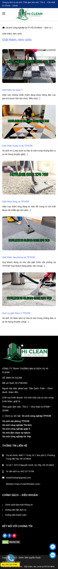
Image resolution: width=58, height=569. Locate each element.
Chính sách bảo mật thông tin (19, 505)
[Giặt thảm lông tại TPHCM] (29, 177)
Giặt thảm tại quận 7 (12, 90)
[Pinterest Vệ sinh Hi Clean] (14, 535)
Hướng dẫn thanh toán (15, 515)
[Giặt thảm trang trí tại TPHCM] (29, 121)
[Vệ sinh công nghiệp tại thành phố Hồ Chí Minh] (29, 14)
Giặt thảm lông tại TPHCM (15, 201)
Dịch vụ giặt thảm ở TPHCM (16, 313)
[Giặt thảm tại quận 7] (29, 65)
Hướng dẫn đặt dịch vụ (15, 510)
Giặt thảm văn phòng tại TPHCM (18, 257)
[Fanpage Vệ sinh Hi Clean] (9, 535)
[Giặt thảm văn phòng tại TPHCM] (29, 233)
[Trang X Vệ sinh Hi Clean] (5, 535)
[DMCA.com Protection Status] (11, 542)
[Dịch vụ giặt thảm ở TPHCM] (29, 289)
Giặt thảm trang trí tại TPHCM (17, 145)
